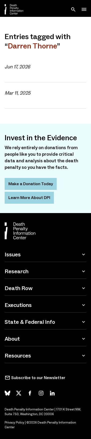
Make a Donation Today (30, 183)
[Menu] (84, 9)
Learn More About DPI (29, 197)
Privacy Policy (14, 422)
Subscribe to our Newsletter (38, 377)
